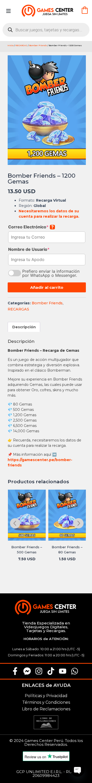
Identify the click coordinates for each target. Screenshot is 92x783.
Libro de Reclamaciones (46, 709)
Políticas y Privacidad (46, 695)
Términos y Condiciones (46, 702)
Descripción (24, 327)
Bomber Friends (38, 45)
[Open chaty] (78, 770)
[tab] (24, 327)
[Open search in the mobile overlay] (46, 29)
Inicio (10, 45)
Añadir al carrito (46, 287)
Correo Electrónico (31, 226)
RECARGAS (21, 45)
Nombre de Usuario (29, 249)
